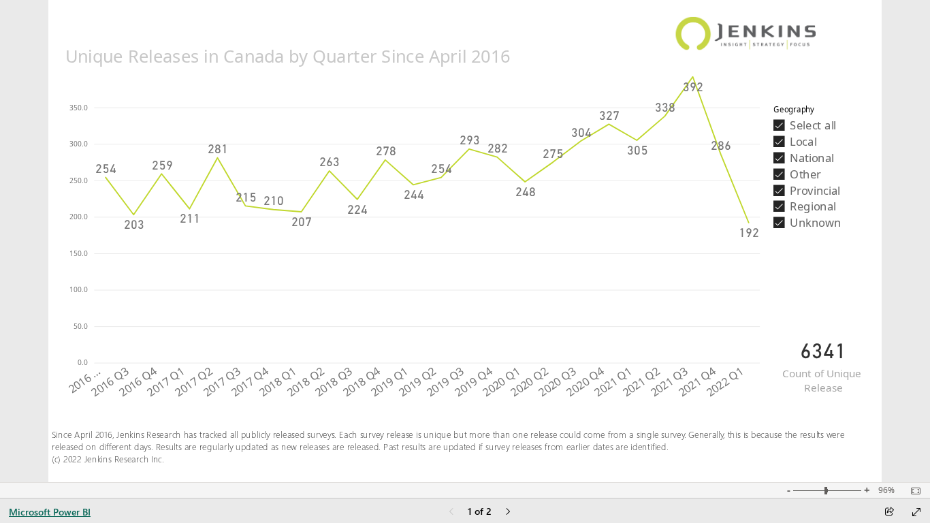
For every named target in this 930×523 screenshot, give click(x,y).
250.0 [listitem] (79, 180)
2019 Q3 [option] (445, 382)
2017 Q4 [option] (249, 382)
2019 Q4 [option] (473, 382)
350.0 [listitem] (79, 107)
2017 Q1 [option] (165, 382)
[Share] (889, 512)
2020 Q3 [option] (557, 382)
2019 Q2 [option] (417, 382)
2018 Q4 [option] (361, 382)
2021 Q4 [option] (696, 382)
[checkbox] (823, 124)
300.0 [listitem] (79, 143)
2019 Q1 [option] (389, 382)
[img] (746, 27)
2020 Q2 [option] (529, 382)
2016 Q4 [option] (137, 382)
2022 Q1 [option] (724, 382)
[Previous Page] (451, 512)
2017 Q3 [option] (221, 382)
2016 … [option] (84, 380)
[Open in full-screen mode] (916, 512)
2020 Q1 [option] (501, 382)
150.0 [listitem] (79, 253)
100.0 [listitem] (79, 289)
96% (886, 490)
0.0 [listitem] (83, 362)
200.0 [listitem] (79, 216)
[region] (464, 241)
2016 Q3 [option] (110, 382)
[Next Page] (508, 512)
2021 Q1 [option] (613, 382)
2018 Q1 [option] (277, 382)
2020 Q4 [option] (585, 382)
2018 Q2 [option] (305, 382)
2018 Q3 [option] (333, 382)
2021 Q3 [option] (668, 382)
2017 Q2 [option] (193, 382)
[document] (452, 453)
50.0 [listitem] (81, 326)
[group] (412, 222)
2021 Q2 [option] (641, 382)
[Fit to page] (912, 491)
